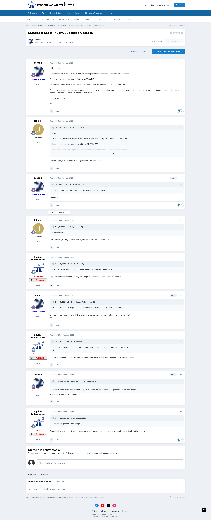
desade (41, 40)
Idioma (85, 511)
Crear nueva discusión (138, 51)
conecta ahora (89, 453)
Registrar (179, 5)
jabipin (37, 121)
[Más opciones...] (181, 62)
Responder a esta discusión (168, 51)
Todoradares (33, 13)
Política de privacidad (100, 511)
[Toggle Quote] (53, 128)
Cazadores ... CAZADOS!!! (64, 42)
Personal (127, 19)
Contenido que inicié (61, 19)
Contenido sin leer (42, 19)
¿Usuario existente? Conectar (157, 5)
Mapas (67, 13)
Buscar (109, 13)
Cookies (125, 511)
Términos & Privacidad (93, 13)
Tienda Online (55, 13)
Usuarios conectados (101, 19)
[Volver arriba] (204, 510)
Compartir (157, 41)
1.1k (39, 84)
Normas (117, 19)
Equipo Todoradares (38, 258)
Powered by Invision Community (105, 516)
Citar (57, 111)
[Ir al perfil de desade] (30, 41)
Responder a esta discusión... (53, 463)
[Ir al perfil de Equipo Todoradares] (38, 268)
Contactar (115, 511)
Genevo (78, 13)
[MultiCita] (51, 111)
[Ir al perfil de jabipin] (38, 129)
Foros (28, 19)
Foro (44, 13)
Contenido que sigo (81, 19)
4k (39, 285)
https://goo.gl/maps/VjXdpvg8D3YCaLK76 (78, 79)
